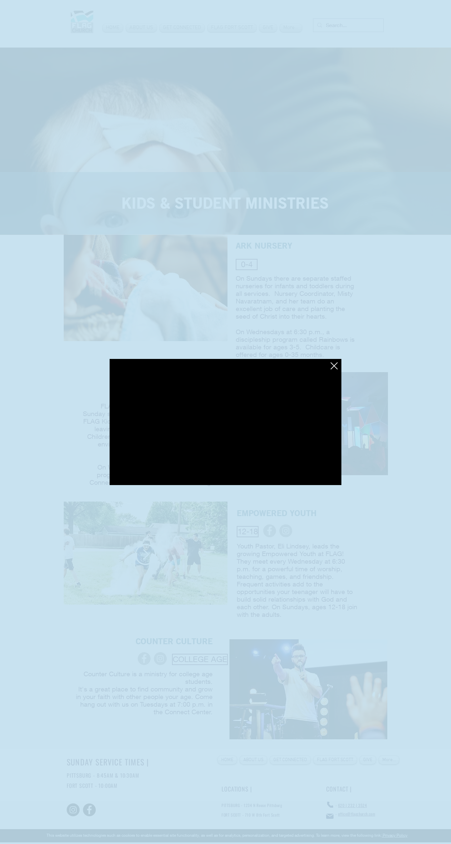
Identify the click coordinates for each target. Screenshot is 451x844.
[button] (334, 365)
